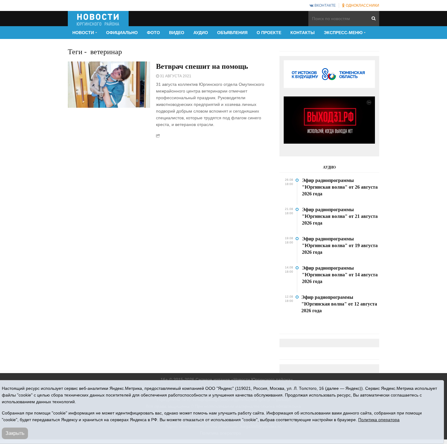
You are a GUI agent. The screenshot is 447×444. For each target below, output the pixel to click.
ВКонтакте (325, 5)
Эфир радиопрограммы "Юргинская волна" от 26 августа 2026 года (340, 187)
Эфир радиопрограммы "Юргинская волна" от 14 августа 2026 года (340, 274)
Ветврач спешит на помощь (202, 66)
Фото (153, 32)
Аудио (200, 32)
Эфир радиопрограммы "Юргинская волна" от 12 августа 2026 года (339, 304)
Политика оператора (379, 419)
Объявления (232, 32)
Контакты (302, 32)
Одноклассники (362, 5)
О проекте (269, 32)
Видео (176, 32)
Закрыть (14, 433)
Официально (122, 32)
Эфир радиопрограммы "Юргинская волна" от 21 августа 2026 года (340, 216)
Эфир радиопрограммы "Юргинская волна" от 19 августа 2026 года (340, 245)
